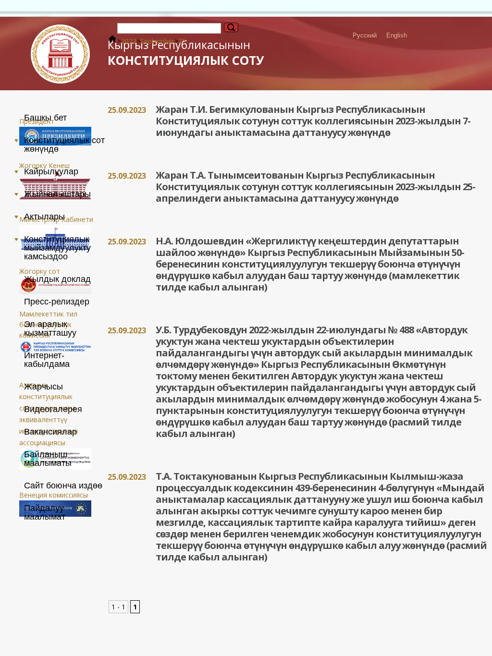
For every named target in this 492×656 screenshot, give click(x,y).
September (157, 41)
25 (182, 41)
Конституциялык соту (186, 52)
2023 (128, 41)
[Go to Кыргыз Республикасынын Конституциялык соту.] (112, 41)
